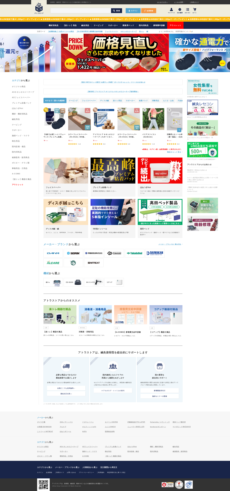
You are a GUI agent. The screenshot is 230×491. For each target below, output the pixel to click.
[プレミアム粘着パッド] (113, 177)
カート (195, 12)
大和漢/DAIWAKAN (44, 427)
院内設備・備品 (19, 146)
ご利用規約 (100, 472)
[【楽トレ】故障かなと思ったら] (202, 205)
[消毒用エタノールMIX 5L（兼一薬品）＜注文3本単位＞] (178, 119)
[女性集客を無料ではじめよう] (202, 88)
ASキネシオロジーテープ (23, 92)
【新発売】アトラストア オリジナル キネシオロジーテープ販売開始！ (113, 91)
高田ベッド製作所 (179, 422)
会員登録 (150, 10)
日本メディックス (66, 422)
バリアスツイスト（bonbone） (149, 135)
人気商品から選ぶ (89, 467)
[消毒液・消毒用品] (95, 321)
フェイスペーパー (111, 31)
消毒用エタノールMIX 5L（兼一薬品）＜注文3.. (177, 135)
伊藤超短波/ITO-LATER (136, 422)
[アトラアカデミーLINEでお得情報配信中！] (202, 151)
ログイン (40, 472)
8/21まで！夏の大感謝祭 (55, 100)
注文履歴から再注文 (108, 467)
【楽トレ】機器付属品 (21, 179)
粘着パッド (143, 100)
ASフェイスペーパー (21, 97)
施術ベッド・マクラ (20, 135)
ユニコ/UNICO (110, 427)
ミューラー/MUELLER (135, 427)
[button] (2, 53)
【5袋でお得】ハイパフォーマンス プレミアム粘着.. (54, 135)
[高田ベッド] (160, 218)
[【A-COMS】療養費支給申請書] (130, 321)
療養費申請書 (159, 25)
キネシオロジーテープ (129, 31)
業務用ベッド (128, 25)
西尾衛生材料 (110, 431)
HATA (84, 431)
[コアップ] (114, 282)
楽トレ (141, 31)
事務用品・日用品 (20, 168)
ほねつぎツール (65, 431)
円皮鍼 (180, 100)
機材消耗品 (53, 25)
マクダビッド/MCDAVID (182, 427)
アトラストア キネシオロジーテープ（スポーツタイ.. (103, 135)
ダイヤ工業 (41, 422)
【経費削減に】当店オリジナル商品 (61, 31)
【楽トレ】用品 (70, 25)
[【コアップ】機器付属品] (166, 321)
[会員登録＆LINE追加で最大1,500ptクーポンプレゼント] (115, 19)
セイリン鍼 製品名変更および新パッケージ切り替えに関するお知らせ (202, 179)
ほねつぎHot (17, 108)
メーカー (56, 244)
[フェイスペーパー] (65, 177)
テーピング (99, 25)
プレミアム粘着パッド (21, 103)
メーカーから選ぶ (67, 467)
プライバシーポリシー (86, 472)
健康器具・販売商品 (20, 157)
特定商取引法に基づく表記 (116, 472)
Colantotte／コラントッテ (160, 422)
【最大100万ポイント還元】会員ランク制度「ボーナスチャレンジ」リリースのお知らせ (112, 82)
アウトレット (175, 25)
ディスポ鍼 (104, 100)
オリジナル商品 (19, 86)
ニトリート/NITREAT (45, 431)
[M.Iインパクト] (93, 282)
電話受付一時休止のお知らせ (197, 171)
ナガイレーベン (88, 422)
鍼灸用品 (85, 25)
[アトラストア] (39, 8)
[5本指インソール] (113, 218)
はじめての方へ (162, 2)
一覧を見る (169, 244)
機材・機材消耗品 (20, 113)
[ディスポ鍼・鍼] (65, 218)
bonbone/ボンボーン (158, 427)
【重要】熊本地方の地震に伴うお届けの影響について (202, 189)
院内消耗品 (144, 25)
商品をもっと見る (174, 152)
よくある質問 (178, 2)
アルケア (63, 427)
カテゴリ (187, 12)
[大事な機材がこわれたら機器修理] (202, 223)
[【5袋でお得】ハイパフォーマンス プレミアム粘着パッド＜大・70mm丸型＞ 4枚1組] (54, 119)
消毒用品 (155, 100)
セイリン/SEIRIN (111, 422)
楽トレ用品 (117, 100)
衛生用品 (16, 141)
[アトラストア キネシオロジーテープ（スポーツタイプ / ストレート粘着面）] (104, 119)
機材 (46, 273)
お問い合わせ (71, 472)
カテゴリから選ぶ (44, 467)
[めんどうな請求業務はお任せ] (202, 109)
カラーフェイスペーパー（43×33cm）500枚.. (77, 135)
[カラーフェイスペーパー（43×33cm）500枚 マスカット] (129, 119)
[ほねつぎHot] (160, 177)
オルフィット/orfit (89, 427)
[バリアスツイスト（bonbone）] (153, 119)
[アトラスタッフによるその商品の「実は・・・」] (202, 130)
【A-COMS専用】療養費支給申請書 (89, 31)
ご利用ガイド (194, 2)
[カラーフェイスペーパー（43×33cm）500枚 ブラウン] (79, 119)
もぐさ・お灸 (168, 100)
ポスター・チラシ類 (20, 162)
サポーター (113, 25)
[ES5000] (73, 282)
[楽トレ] (53, 282)
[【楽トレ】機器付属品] (59, 321)
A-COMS (16, 173)
